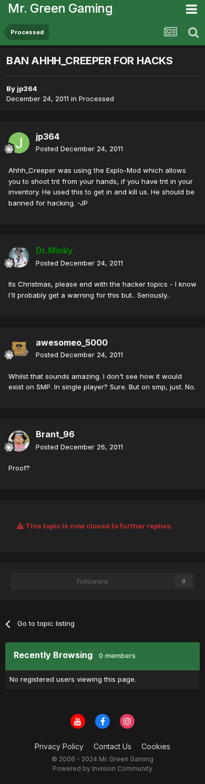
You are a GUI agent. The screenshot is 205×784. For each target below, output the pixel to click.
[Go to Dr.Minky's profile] (18, 257)
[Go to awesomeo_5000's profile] (18, 348)
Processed (96, 98)
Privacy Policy (59, 746)
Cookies (155, 746)
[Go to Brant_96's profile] (18, 441)
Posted (79, 148)
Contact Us (112, 746)
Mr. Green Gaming (60, 8)
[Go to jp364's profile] (18, 142)
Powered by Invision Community (102, 768)
